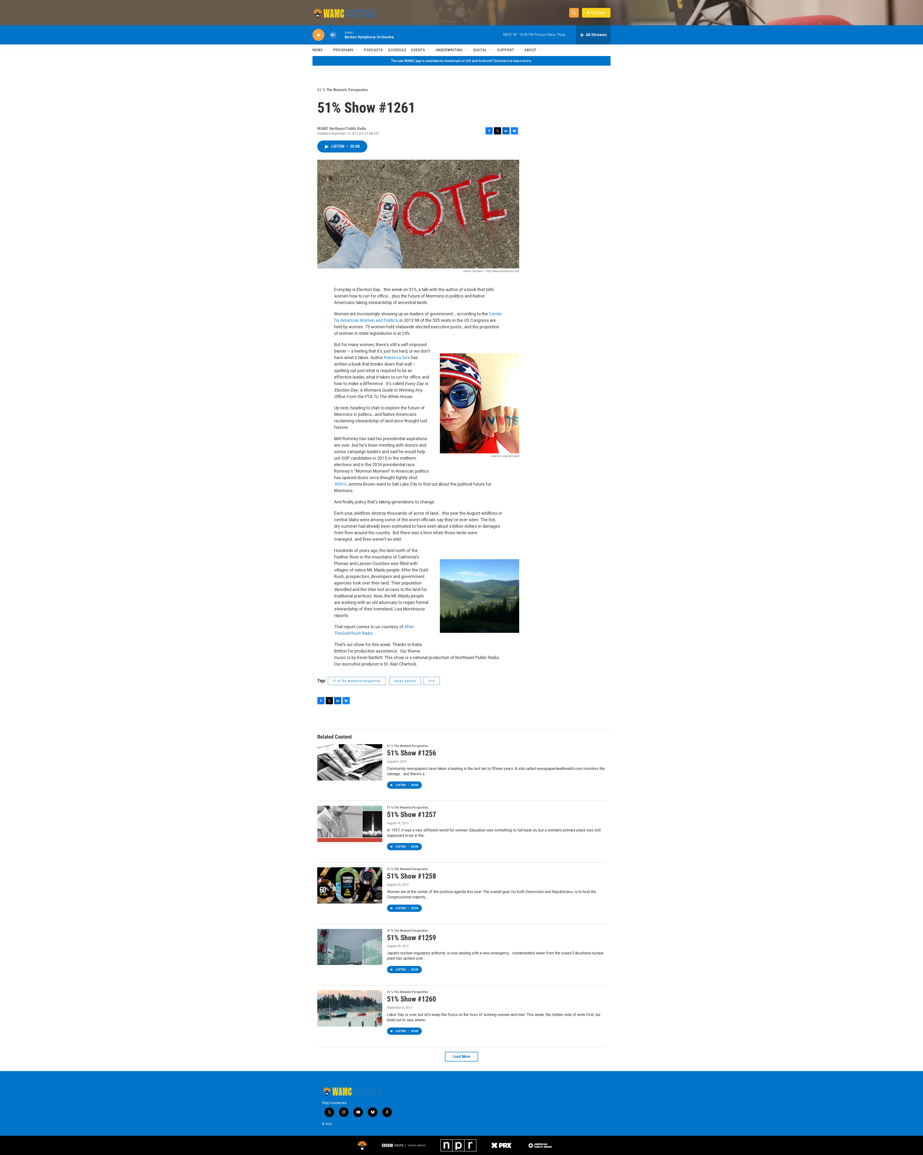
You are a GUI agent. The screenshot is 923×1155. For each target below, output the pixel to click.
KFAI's (341, 484)
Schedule (397, 50)
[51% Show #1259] (349, 947)
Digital (480, 50)
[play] (318, 35)
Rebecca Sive (397, 357)
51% (432, 681)
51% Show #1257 (411, 814)
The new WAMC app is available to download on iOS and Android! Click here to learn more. (461, 61)
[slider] (340, 34)
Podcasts (373, 50)
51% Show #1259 (411, 937)
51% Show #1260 (411, 999)
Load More (461, 1056)
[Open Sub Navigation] (326, 50)
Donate (598, 12)
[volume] (333, 35)
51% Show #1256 (411, 753)
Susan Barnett (405, 681)
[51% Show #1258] (349, 885)
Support (505, 50)
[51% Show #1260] (349, 1008)
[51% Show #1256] (349, 762)
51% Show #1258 (411, 876)
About (530, 50)
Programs (343, 50)
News (317, 50)
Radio (367, 633)
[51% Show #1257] (349, 824)
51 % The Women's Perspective (342, 89)
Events (418, 50)
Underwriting (449, 50)
